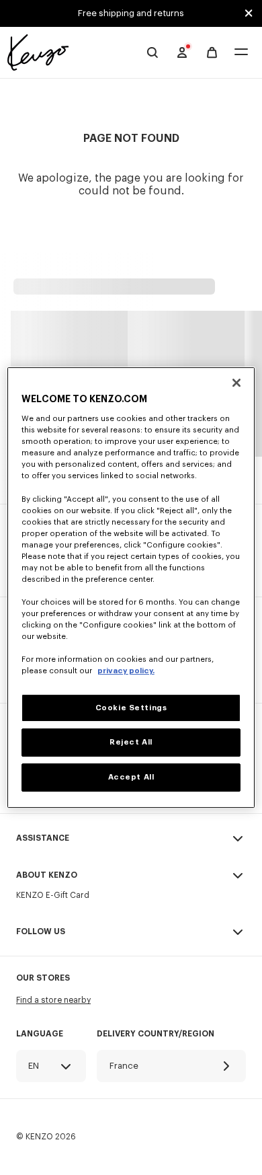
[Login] (182, 52)
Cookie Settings (131, 708)
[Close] (236, 382)
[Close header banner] (248, 13)
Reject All (131, 743)
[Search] (152, 52)
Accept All (131, 777)
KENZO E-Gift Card (52, 895)
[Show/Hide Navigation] (241, 53)
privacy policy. (126, 671)
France (124, 1065)
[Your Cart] (212, 53)
